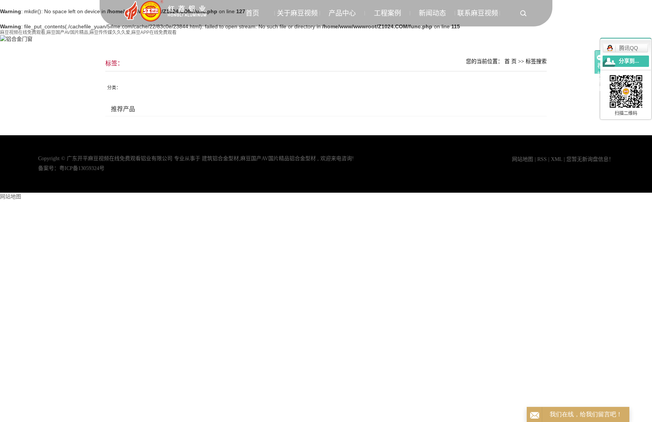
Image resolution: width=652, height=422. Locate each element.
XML (556, 159)
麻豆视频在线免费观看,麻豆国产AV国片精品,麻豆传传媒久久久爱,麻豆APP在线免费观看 (88, 32)
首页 (252, 13)
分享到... (629, 61)
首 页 (510, 61)
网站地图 (523, 159)
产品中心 (342, 13)
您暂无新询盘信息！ (590, 159)
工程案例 (387, 13)
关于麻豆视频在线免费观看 (297, 17)
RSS (542, 159)
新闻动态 (432, 13)
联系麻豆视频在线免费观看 (477, 17)
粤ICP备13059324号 (82, 168)
